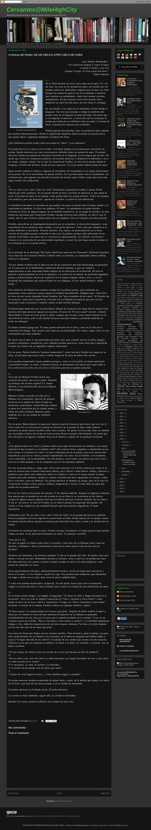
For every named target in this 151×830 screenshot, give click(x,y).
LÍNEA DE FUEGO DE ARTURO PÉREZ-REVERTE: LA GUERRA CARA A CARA (134, 123)
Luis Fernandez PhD (127, 600)
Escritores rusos (136, 336)
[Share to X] (51, 721)
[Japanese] (123, 58)
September (126, 471)
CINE (131, 293)
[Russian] (140, 55)
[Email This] (46, 721)
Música (132, 380)
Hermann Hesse (138, 356)
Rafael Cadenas (126, 389)
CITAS (140, 293)
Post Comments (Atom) (64, 801)
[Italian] (132, 55)
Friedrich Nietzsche (132, 348)
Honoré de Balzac (124, 358)
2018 (122, 439)
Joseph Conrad (124, 372)
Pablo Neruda (136, 382)
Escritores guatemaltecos (127, 328)
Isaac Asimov (123, 360)
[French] (123, 55)
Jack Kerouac (138, 362)
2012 (122, 420)
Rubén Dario (128, 396)
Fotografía (129, 346)
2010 (122, 413)
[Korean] (127, 58)
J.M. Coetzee (128, 362)
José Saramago (137, 370)
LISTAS (119, 376)
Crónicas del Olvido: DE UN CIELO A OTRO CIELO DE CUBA (45, 54)
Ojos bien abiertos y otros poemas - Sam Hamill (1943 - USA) (134, 223)
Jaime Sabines (124, 364)
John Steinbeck (134, 366)
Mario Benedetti (130, 376)
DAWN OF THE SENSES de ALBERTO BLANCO (134, 183)
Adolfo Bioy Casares (123, 283)
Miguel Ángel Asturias (136, 378)
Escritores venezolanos (127, 340)
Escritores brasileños (130, 308)
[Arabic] (132, 58)
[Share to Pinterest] (55, 721)
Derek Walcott (121, 297)
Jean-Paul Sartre (122, 366)
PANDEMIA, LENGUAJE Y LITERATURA (132, 163)
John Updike (121, 368)
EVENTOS (136, 342)
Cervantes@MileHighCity (42, 9)
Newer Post (13, 793)
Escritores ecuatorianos (126, 317)
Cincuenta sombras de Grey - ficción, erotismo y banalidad (134, 259)
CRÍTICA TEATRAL (127, 646)
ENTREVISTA (122, 302)
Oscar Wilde (125, 382)
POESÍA (120, 386)
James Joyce (136, 364)
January (125, 442)
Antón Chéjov (130, 287)
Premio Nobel (136, 386)
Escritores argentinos (135, 306)
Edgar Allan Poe (132, 297)
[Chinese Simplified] (136, 58)
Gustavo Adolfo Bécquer (126, 354)
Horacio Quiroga (138, 358)
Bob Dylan (130, 289)
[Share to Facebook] (53, 721)
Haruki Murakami (124, 356)
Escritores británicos (124, 310)
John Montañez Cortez (127, 596)
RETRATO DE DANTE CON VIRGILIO (132, 203)
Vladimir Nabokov (136, 398)
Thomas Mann (138, 396)
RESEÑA (122, 393)
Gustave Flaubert (137, 352)
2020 (122, 482)
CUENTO (134, 295)
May (123, 468)
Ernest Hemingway (137, 301)
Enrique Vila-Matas (133, 300)
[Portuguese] (119, 58)
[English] (119, 55)
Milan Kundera (123, 380)
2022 (122, 488)
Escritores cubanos (136, 316)
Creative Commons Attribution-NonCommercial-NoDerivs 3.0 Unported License (53, 816)
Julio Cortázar (135, 374)
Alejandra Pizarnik (122, 285)
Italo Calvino (133, 360)
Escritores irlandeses (124, 330)
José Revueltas (124, 370)
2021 (122, 485)
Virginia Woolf (123, 398)
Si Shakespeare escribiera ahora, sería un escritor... (128, 462)
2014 (122, 426)
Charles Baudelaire (133, 291)
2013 (122, 423)
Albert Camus (136, 283)
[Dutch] (136, 55)
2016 (122, 433)
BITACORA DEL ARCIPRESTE (126, 641)
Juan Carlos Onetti (137, 372)
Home (59, 793)
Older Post (105, 793)
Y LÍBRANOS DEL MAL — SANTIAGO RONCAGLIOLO (134, 143)
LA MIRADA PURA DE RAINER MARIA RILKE (134, 101)
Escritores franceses (126, 326)
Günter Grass (126, 352)
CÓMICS (124, 295)
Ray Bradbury (132, 391)
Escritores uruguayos (130, 338)
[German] (127, 55)
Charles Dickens (122, 293)
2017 (122, 436)
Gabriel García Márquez (125, 350)
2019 (122, 479)
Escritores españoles (134, 320)
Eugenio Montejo (123, 342)
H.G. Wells (139, 354)
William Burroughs (126, 400)
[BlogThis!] (49, 721)
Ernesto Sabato (125, 303)
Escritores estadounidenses (130, 323)
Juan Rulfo (123, 374)
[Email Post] (42, 721)
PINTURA (135, 384)
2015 (122, 429)
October (125, 475)
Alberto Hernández (126, 592)
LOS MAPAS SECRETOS (129, 651)
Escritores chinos (127, 314)
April (123, 448)
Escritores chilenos (135, 312)
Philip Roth (121, 384)
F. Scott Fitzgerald (123, 344)
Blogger (125, 825)
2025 (122, 492)
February (125, 445)
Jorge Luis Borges (136, 368)
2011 (122, 416)
